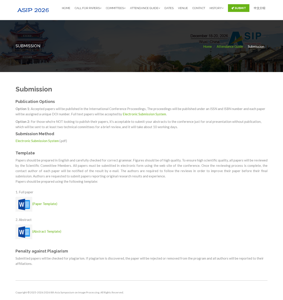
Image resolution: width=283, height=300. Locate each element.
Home (207, 46)
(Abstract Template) (46, 231)
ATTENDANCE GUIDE (144, 8)
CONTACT (198, 8)
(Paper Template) (44, 204)
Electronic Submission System (144, 114)
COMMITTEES (115, 8)
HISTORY (216, 8)
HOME (66, 8)
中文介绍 (259, 8)
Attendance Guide (230, 46)
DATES (169, 8)
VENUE (183, 8)
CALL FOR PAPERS (87, 8)
